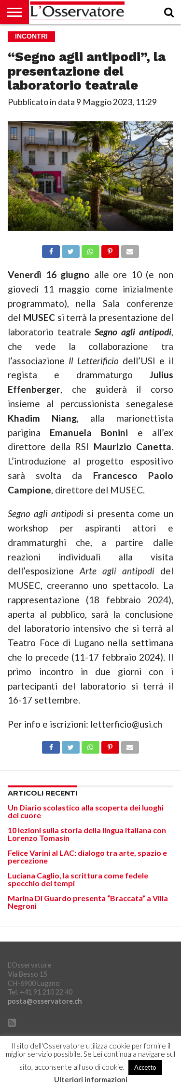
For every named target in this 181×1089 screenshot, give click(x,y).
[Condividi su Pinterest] (110, 248)
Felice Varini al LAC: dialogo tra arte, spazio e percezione (87, 856)
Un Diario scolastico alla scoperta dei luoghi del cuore (86, 811)
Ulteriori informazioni (90, 1079)
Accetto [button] (145, 1067)
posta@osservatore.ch (45, 1001)
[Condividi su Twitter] (70, 248)
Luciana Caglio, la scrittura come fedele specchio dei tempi (78, 879)
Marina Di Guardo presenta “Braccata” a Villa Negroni (88, 901)
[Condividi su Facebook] (51, 248)
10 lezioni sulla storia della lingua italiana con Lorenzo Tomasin (87, 833)
